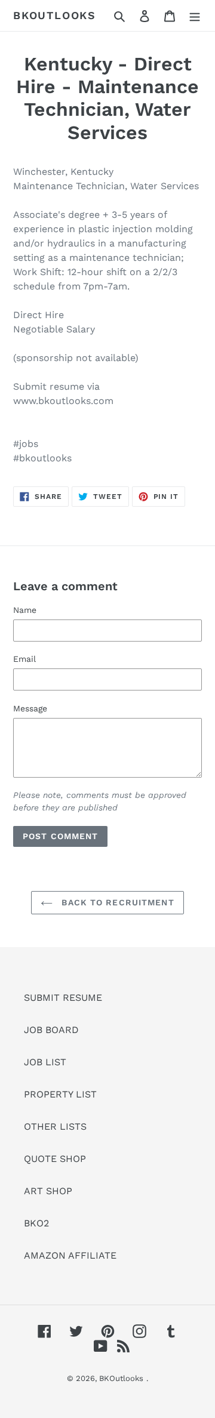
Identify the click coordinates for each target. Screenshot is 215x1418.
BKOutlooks (54, 15)
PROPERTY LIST (60, 1094)
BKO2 (36, 1223)
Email (24, 659)
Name (24, 610)
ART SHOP (48, 1191)
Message (30, 708)
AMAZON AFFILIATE (70, 1255)
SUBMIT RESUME (63, 997)
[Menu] (194, 15)
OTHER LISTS (55, 1126)
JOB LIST (45, 1062)
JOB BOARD (51, 1029)
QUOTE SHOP (55, 1158)
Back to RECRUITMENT (116, 902)
